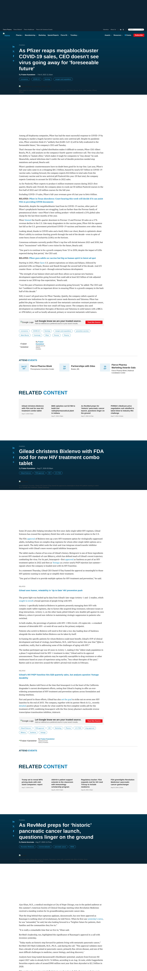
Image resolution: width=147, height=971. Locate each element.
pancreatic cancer (60, 857)
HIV (49, 473)
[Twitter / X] (123, 29)
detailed (22, 705)
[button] (13, 61)
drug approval (89, 728)
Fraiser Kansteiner (48, 739)
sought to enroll (26, 600)
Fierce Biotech (18, 29)
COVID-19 (36, 79)
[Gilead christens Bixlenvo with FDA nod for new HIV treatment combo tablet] (33, 402)
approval (31, 538)
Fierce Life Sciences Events (44, 29)
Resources (117, 35)
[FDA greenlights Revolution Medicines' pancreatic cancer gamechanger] (122, 786)
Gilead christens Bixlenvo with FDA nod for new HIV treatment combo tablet (33, 408)
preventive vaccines (82, 331)
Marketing (42, 35)
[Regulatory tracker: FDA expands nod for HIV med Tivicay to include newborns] (92, 786)
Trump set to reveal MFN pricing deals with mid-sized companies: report (32, 792)
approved (69, 559)
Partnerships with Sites (83, 366)
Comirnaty (37, 335)
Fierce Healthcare (29, 29)
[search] (142, 29)
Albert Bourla (25, 335)
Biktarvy (23, 732)
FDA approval (39, 473)
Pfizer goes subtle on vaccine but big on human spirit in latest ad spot (62, 258)
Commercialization (44, 857)
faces (42, 262)
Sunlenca (33, 732)
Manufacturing (30, 35)
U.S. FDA (58, 473)
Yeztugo (56, 562)
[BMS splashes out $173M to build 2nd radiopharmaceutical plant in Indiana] (62, 402)
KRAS (72, 857)
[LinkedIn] (120, 29)
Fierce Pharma (7, 29)
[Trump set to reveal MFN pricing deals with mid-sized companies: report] (33, 786)
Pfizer (47, 335)
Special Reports (53, 35)
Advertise (106, 29)
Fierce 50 (64, 35)
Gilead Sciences (26, 473)
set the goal (66, 699)
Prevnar (56, 335)
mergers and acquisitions (63, 79)
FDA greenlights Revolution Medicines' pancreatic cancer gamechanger (122, 792)
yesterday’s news (95, 929)
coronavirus (24, 79)
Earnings (47, 79)
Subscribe (139, 35)
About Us (113, 29)
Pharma (18, 35)
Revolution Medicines (27, 857)
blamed (28, 220)
